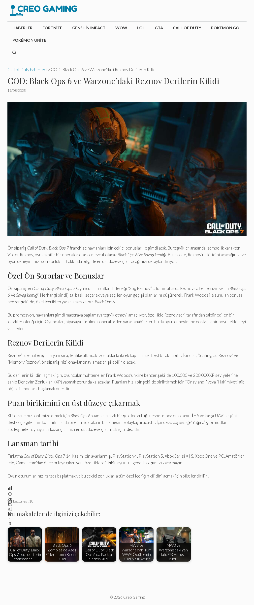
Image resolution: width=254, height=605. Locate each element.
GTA (159, 27)
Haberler (22, 27)
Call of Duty (187, 27)
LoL (141, 27)
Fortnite (52, 27)
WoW (121, 27)
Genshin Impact (88, 27)
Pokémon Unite (29, 40)
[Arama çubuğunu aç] (14, 52)
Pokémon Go (225, 27)
